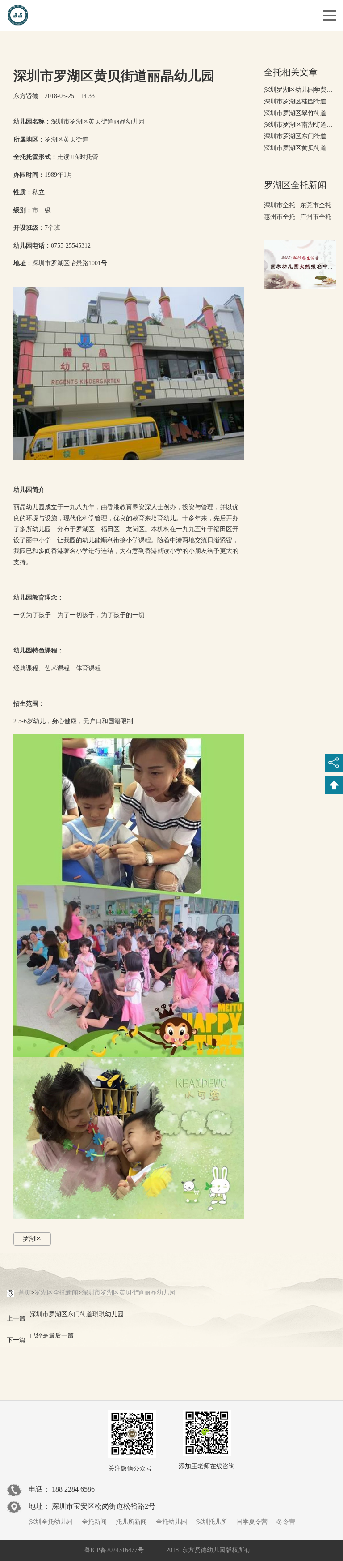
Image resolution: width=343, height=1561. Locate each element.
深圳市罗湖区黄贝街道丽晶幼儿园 (129, 1292)
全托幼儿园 (171, 1521)
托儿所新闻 (131, 1521)
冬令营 (285, 1521)
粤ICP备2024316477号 (114, 1550)
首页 (24, 1292)
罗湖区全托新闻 (56, 1292)
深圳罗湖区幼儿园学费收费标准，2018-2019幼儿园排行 (300, 89)
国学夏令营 (252, 1521)
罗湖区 (32, 1238)
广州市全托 (315, 217)
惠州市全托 (279, 217)
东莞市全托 (315, 205)
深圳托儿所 (211, 1521)
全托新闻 (94, 1521)
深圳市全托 (279, 205)
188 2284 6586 (73, 1489)
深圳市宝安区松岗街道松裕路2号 (103, 1506)
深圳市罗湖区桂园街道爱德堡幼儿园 (300, 101)
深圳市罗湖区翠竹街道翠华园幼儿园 (300, 113)
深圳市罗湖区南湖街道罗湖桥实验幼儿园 (300, 124)
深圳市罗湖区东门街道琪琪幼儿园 (300, 136)
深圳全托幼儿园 (51, 1521)
